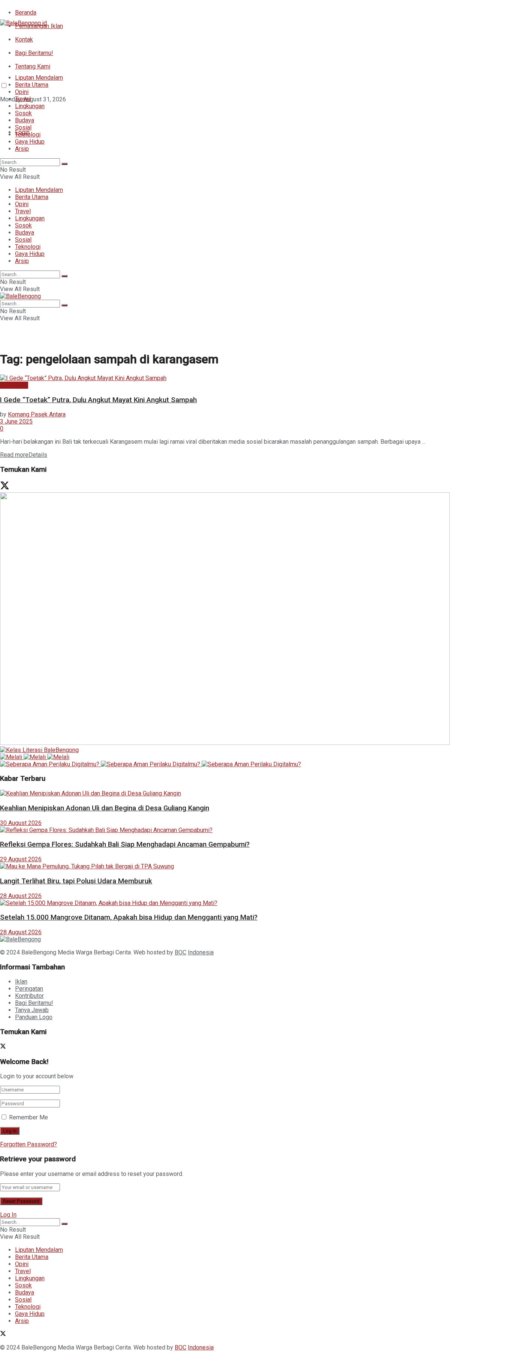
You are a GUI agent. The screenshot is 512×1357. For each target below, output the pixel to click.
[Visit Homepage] (23, 23)
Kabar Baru (14, 385)
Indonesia (201, 952)
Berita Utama (31, 84)
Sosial (23, 127)
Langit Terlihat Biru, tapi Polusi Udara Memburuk (76, 881)
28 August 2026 (21, 895)
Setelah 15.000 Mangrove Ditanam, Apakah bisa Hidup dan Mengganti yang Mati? (128, 917)
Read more (23, 454)
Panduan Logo (33, 1017)
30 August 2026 (21, 822)
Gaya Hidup (30, 141)
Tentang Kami (32, 66)
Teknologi (27, 134)
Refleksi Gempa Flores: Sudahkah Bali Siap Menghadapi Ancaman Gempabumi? (125, 844)
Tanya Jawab (32, 1010)
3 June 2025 (16, 421)
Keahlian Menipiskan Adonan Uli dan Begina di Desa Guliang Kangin (104, 808)
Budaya (24, 120)
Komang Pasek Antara (37, 414)
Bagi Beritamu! (34, 52)
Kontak (24, 39)
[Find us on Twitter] (3, 112)
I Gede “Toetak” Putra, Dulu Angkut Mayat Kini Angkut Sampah (98, 400)
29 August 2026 (21, 859)
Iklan (21, 981)
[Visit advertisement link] (225, 742)
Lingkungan (30, 106)
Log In (8, 1214)
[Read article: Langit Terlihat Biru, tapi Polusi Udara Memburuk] (256, 866)
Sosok (23, 113)
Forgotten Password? (28, 1144)
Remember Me (28, 1117)
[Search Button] (64, 164)
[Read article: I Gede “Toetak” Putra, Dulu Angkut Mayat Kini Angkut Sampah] (256, 378)
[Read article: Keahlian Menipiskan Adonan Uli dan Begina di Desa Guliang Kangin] (256, 793)
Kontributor (29, 995)
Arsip (22, 148)
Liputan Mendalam (39, 77)
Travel (23, 99)
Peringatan (29, 988)
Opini (21, 91)
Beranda (25, 12)
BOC (180, 952)
